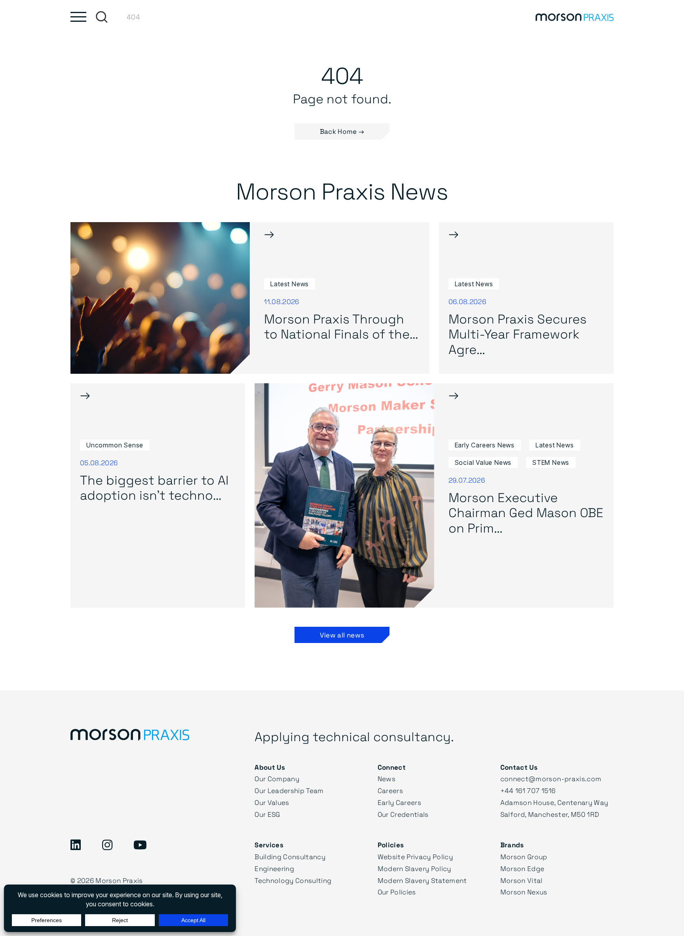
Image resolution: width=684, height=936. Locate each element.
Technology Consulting (293, 880)
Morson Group (523, 856)
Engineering (274, 868)
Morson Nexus (523, 891)
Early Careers (399, 802)
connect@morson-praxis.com (551, 778)
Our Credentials (403, 814)
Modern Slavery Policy (414, 868)
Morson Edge (522, 868)
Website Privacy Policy (415, 856)
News (386, 778)
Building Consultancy (290, 856)
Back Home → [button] (342, 131)
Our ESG (267, 814)
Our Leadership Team (289, 790)
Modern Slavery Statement (422, 880)
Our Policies (397, 891)
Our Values (272, 802)
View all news (342, 634)
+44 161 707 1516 (527, 790)
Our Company (277, 778)
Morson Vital (521, 880)
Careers (390, 790)
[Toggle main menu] (78, 17)
